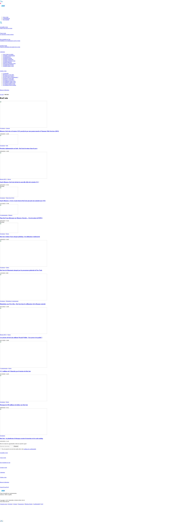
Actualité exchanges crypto (9, 60)
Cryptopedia (6, 73)
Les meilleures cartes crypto (9, 81)
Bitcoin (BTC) (3, 179)
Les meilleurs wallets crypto (9, 82)
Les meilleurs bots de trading (9, 85)
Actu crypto (5, 17)
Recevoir (16, 446)
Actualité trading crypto (8, 66)
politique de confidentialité (30, 449)
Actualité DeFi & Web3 (8, 64)
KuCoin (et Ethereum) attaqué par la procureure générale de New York (21, 270)
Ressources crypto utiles (8, 74)
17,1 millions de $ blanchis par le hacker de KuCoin (15, 371)
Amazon (8, 128)
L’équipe (15, 504)
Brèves (9, 179)
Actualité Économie (7, 58)
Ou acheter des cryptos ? (8, 76)
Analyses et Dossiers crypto (9, 63)
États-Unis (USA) (10, 198)
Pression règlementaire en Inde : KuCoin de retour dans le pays (18, 148)
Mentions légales (28, 504)
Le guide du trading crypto (9, 83)
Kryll (42, 504)
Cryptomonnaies (4, 215)
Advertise (10, 504)
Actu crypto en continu (8, 54)
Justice (7, 267)
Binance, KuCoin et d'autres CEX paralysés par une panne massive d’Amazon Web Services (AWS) (29, 131)
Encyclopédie (6, 19)
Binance (10, 215)
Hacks (7, 233)
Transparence (21, 504)
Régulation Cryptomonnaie (12, 301)
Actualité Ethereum (7, 62)
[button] (92, 2)
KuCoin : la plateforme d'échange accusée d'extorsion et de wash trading (21, 438)
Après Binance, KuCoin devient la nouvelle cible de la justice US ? (19, 182)
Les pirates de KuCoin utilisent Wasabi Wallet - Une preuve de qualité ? (21, 337)
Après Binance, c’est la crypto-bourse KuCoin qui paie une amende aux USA (22, 200)
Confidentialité (36, 504)
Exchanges (2, 128)
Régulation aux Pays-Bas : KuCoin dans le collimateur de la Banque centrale (22, 304)
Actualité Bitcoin (7, 57)
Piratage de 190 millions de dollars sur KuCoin (14, 405)
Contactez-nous (3, 504)
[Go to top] (1, 521)
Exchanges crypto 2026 (8, 78)
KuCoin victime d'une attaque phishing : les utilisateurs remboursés (20, 236)
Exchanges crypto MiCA (8, 80)
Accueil (2, 94)
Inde (7, 145)
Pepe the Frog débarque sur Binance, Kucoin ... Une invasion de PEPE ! (21, 218)
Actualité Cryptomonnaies (9, 55)
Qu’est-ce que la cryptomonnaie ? (10, 77)
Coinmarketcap (6, 18)
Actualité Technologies (8, 59)
